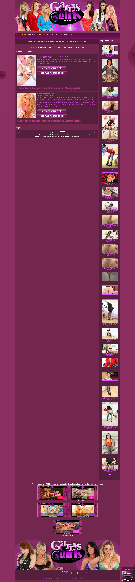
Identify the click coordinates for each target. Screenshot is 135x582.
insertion (72, 132)
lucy (22, 134)
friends (41, 573)
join (46, 573)
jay (79, 132)
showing (82, 134)
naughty (38, 134)
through (51, 136)
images (67, 132)
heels (62, 132)
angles (20, 132)
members (32, 35)
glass (53, 132)
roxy (67, 134)
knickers (82, 132)
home (35, 573)
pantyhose (52, 134)
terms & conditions (88, 573)
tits (57, 136)
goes (56, 132)
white (77, 136)
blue (27, 132)
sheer (79, 134)
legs (93, 132)
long (97, 132)
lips (95, 132)
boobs (29, 132)
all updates (21, 35)
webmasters (98, 573)
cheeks (41, 132)
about (50, 573)
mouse (34, 134)
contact (74, 573)
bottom (35, 132)
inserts (76, 132)
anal (17, 132)
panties (48, 134)
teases (45, 136)
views (72, 136)
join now (41, 35)
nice (41, 134)
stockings (39, 136)
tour (79, 573)
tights (54, 136)
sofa (95, 134)
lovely (19, 134)
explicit (47, 132)
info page (68, 35)
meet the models (54, 35)
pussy (63, 134)
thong (48, 136)
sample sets (66, 573)
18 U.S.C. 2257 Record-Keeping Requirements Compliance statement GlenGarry (67, 578)
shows (86, 134)
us (70, 136)
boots (32, 132)
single (89, 134)
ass (25, 132)
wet (75, 136)
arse (23, 132)
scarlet (69, 134)
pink (56, 134)
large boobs (88, 132)
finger (50, 132)
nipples (45, 134)
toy (59, 136)
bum (38, 132)
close (44, 132)
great (58, 132)
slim (92, 134)
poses (59, 134)
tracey (62, 136)
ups (65, 136)
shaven (76, 134)
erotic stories (57, 573)
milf (31, 134)
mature (27, 134)
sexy (72, 134)
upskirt (68, 136)
